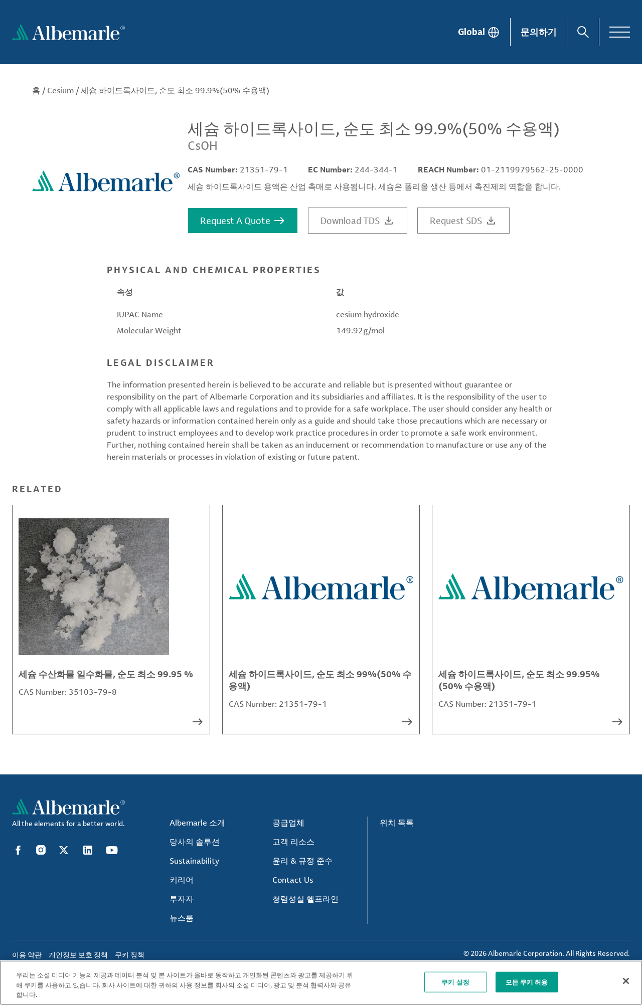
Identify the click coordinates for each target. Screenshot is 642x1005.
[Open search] (583, 32)
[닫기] (626, 981)
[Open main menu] (619, 32)
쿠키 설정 (455, 981)
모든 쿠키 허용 (527, 981)
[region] (321, 982)
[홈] (68, 32)
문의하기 (539, 32)
